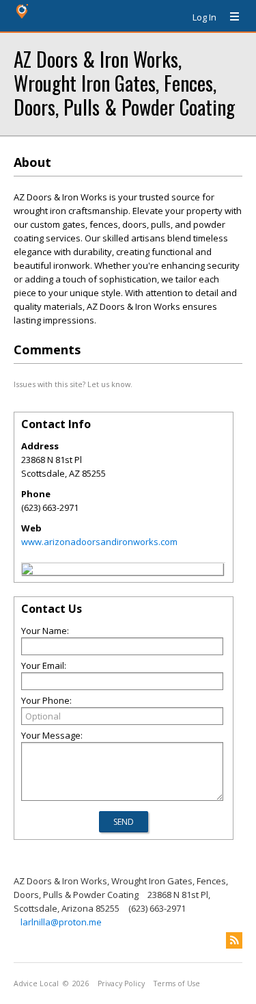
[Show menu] (229, 17)
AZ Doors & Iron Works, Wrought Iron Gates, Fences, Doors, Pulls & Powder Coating (124, 82)
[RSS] (234, 940)
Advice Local (36, 983)
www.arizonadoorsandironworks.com (99, 542)
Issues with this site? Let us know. (73, 384)
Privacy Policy (121, 983)
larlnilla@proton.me (61, 922)
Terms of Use (177, 983)
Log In (204, 17)
